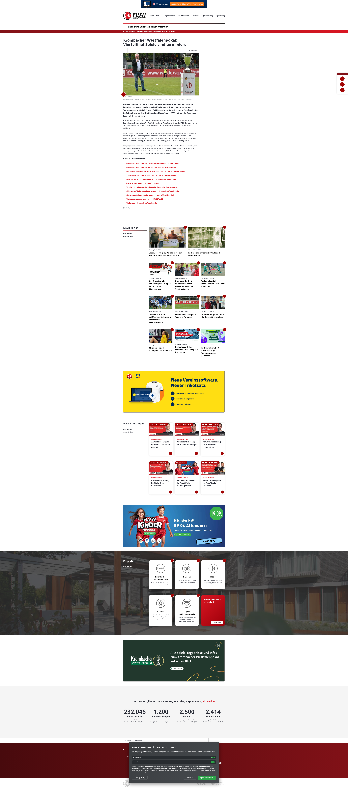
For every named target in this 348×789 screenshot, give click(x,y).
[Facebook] (125, 50)
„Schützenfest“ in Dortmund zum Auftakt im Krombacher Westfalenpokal (153, 191)
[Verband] (342, 90)
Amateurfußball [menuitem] (155, 16)
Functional (138, 757)
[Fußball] (342, 78)
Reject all (190, 778)
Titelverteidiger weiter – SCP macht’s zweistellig (143, 183)
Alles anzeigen (127, 233)
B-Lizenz (187, 577)
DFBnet (213, 577)
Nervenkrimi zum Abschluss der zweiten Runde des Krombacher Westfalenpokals (155, 171)
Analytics (138, 762)
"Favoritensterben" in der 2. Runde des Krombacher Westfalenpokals (151, 175)
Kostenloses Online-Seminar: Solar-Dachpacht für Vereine (186, 349)
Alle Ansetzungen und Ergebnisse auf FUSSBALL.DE (144, 199)
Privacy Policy (140, 778)
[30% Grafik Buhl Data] (174, 4)
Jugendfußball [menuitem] (170, 16)
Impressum (128, 740)
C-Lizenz (160, 611)
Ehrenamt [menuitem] (195, 16)
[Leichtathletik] (342, 84)
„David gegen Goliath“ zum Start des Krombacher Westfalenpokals (150, 195)
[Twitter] (130, 50)
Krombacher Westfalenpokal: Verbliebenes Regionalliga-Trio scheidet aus (152, 163)
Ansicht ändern (128, 236)
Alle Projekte (217, 622)
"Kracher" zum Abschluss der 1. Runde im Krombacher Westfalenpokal (151, 187)
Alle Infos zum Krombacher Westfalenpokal (142, 203)
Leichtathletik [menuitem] (183, 16)
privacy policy (146, 772)
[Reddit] (135, 50)
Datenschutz (138, 740)
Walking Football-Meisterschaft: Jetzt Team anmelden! (213, 284)
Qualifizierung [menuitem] (208, 16)
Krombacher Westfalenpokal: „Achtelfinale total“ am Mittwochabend (151, 167)
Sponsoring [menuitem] (221, 16)
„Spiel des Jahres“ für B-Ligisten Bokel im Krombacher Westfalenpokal (151, 179)
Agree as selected (206, 778)
